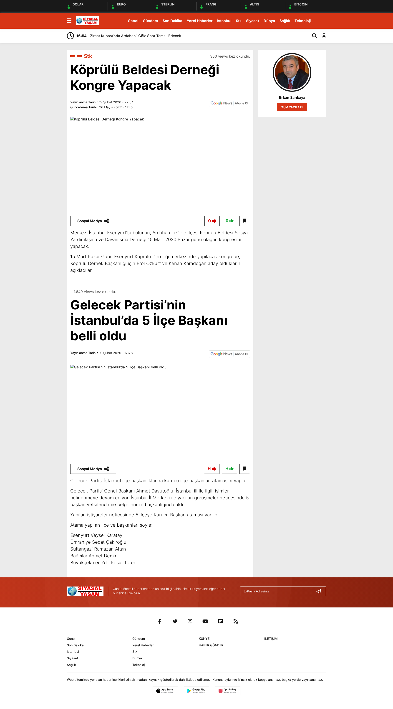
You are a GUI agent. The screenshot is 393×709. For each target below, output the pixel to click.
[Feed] (236, 621)
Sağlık (285, 20)
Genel (133, 20)
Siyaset (252, 20)
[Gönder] (320, 591)
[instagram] (190, 621)
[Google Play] (196, 690)
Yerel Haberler (200, 20)
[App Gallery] (227, 690)
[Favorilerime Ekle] (244, 221)
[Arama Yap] (312, 35)
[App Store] (165, 690)
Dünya (269, 20)
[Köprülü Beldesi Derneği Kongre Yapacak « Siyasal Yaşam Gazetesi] (87, 20)
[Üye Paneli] (321, 35)
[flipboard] (220, 621)
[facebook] (159, 621)
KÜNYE (204, 638)
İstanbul (224, 20)
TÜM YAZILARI (292, 107)
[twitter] (175, 621)
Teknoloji (303, 20)
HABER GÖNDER (211, 645)
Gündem (150, 20)
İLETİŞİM (271, 638)
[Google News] (229, 103)
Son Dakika (172, 20)
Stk (239, 20)
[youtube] (205, 621)
